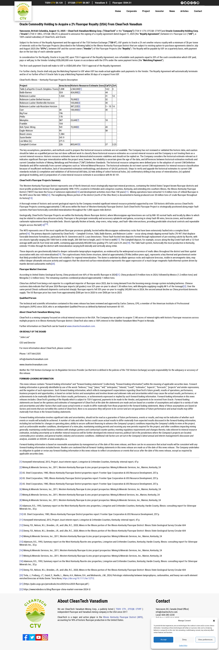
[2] (79, 92)
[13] (30, 198)
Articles (184, 11)
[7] (78, 120)
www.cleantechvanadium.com (81, 326)
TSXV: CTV (121, 609)
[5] (79, 106)
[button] (214, 620)
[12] (48, 195)
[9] (79, 144)
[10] (78, 191)
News (172, 11)
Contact (198, 11)
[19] (59, 254)
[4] (79, 102)
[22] (184, 286)
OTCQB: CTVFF (135, 609)
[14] (42, 225)
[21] (118, 274)
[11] (127, 191)
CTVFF (79, 2)
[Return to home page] (23, 11)
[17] (118, 239)
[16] (28, 233)
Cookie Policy (183, 645)
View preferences (205, 639)
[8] (78, 127)
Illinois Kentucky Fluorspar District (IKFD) (123, 617)
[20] (53, 263)
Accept (163, 639)
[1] (81, 89)
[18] (128, 242)
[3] (78, 99)
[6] (79, 109)
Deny (184, 639)
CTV (53, 2)
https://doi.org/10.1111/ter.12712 (78, 578)
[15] (46, 224)
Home (118, 11)
